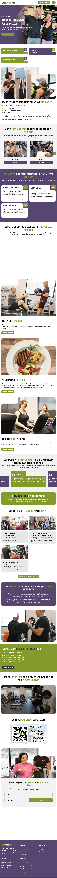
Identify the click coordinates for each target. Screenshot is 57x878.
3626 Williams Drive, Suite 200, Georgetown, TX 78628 (9, 852)
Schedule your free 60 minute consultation (28, 576)
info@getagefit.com (27, 862)
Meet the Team (24, 849)
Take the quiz (41, 800)
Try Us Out (23, 854)
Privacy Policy (42, 852)
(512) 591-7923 (7, 848)
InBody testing (5, 868)
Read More (15, 162)
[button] (54, 2)
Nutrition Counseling (6, 865)
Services (22, 852)
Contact (41, 849)
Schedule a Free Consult (44, 2)
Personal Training (6, 862)
